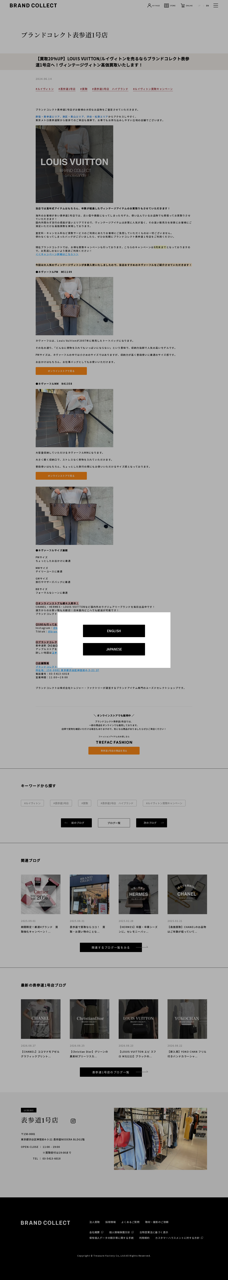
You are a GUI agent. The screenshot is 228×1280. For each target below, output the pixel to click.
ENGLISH (114, 630)
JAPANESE (114, 649)
